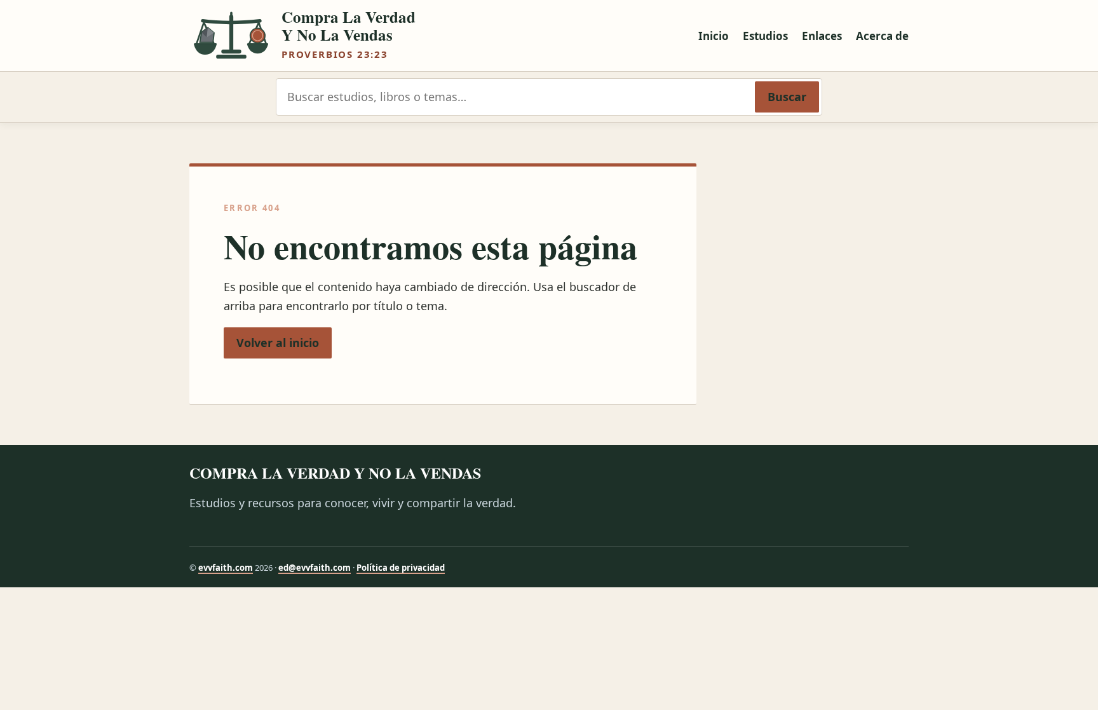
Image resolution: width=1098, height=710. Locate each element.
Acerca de (882, 36)
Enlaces (822, 36)
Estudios (765, 36)
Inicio (713, 36)
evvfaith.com (225, 567)
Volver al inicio (277, 342)
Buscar (787, 96)
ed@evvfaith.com (314, 567)
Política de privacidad (400, 567)
